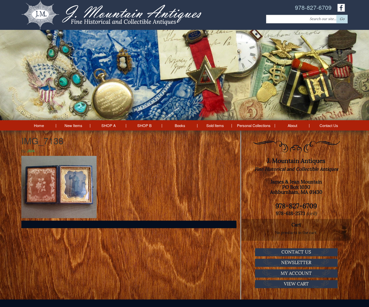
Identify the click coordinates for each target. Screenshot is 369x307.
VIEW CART (296, 284)
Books (180, 125)
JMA (31, 150)
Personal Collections (254, 125)
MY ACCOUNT (296, 273)
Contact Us (329, 125)
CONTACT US (296, 252)
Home (39, 125)
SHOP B (144, 125)
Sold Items (215, 125)
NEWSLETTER (296, 262)
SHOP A (108, 125)
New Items (73, 125)
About (292, 125)
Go (342, 19)
